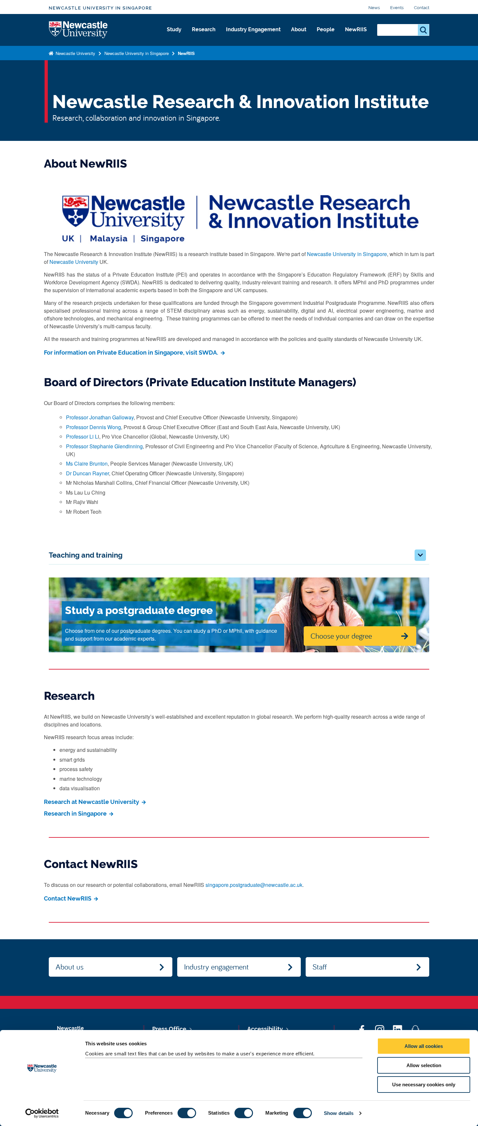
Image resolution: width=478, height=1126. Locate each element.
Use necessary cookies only (423, 1084)
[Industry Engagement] (253, 36)
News (374, 7)
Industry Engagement (253, 29)
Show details (338, 1113)
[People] (326, 36)
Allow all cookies (424, 1046)
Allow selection (423, 1065)
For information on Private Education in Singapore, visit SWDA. (131, 352)
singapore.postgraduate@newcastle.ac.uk (254, 885)
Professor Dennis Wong (93, 427)
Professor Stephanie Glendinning (104, 446)
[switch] (187, 1113)
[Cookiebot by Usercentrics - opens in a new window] (42, 1113)
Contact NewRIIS (68, 898)
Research (204, 29)
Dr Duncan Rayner (87, 473)
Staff (319, 966)
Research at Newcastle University (92, 801)
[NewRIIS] (356, 36)
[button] (420, 555)
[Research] (204, 36)
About (298, 29)
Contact (421, 7)
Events (397, 7)
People (326, 29)
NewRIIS (356, 29)
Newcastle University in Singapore (100, 8)
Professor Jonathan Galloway (100, 417)
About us (70, 966)
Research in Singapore (76, 813)
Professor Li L (82, 436)
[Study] (174, 36)
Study (174, 29)
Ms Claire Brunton (87, 463)
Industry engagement (216, 966)
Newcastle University (74, 53)
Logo (78, 30)
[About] (298, 36)
